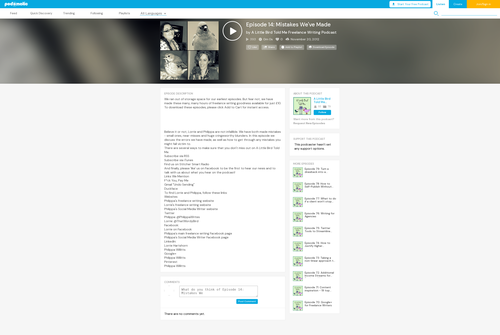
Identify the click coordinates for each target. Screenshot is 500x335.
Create (458, 4)
